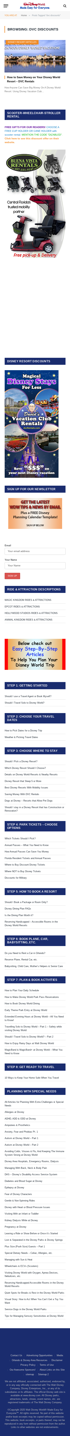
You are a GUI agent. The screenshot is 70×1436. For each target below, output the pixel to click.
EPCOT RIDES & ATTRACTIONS (22, 606)
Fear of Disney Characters (18, 1194)
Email (8, 545)
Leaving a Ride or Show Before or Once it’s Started (31, 1233)
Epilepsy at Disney (14, 1187)
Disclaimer (57, 1360)
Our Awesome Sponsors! (23, 1369)
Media (60, 1355)
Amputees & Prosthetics (17, 1125)
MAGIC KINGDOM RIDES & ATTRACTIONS (28, 600)
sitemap (30, 1374)
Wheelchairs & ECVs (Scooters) (21, 1266)
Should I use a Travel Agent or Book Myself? (28, 696)
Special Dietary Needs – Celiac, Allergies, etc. (29, 1253)
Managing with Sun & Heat (18, 1259)
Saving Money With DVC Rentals (22, 794)
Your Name (11, 559)
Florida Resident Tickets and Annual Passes (28, 858)
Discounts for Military (16, 877)
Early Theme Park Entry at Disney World (26, 1010)
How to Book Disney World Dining (22, 1003)
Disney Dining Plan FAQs (18, 908)
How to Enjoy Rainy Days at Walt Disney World (29, 1043)
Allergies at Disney (14, 1112)
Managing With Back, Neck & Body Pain (26, 1168)
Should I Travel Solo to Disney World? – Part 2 (29, 1036)
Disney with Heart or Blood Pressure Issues (27, 1207)
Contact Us (16, 1355)
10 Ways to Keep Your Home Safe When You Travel (32, 1077)
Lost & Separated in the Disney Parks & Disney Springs (34, 1240)
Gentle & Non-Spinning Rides (20, 1200)
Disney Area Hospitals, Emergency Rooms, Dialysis (32, 1161)
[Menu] (6, 6)
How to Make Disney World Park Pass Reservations (32, 997)
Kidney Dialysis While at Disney (21, 1220)
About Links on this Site (52, 1369)
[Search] (64, 6)
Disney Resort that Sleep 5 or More (23, 781)
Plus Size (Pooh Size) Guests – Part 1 (25, 1246)
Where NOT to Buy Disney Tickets (23, 871)
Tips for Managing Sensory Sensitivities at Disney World (34, 1316)
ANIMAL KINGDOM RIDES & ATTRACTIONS (28, 619)
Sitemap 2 (43, 1374)
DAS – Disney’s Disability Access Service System (31, 1174)
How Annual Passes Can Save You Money (27, 851)
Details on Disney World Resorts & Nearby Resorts (31, 774)
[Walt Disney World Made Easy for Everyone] (35, 6)
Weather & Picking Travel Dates (21, 737)
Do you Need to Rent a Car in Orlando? (25, 953)
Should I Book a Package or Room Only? (26, 902)
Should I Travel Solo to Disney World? (24, 702)
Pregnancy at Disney (15, 1226)
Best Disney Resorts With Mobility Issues (26, 787)
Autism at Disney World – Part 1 (21, 1138)
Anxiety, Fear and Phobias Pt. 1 (21, 1131)
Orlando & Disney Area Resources (29, 1360)
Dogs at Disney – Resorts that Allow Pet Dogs (29, 800)
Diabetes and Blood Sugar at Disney (23, 1181)
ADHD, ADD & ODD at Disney (20, 1118)
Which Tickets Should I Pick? (20, 838)
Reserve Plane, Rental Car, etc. (21, 959)
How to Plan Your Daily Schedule (22, 990)
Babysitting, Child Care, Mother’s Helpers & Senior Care (34, 966)
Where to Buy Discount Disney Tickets (25, 864)
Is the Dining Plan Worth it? (19, 915)
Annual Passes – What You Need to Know (26, 845)
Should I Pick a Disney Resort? (21, 761)
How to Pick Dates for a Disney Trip (23, 730)
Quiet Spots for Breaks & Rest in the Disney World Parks (34, 1292)
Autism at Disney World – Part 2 (21, 1144)
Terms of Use (47, 1365)
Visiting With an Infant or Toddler (22, 1213)
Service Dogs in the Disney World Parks (25, 1309)
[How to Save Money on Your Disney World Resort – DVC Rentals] (35, 56)
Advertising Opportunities (39, 1355)
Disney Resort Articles (22, 42)
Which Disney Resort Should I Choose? (25, 768)
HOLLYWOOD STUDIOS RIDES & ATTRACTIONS (31, 613)
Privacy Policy (28, 1365)
